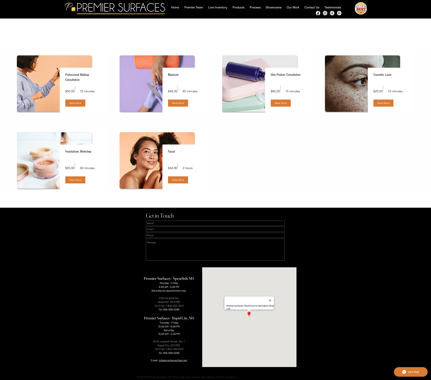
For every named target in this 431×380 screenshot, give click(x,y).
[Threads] (332, 13)
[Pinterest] (339, 13)
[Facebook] (318, 13)
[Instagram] (325, 13)
